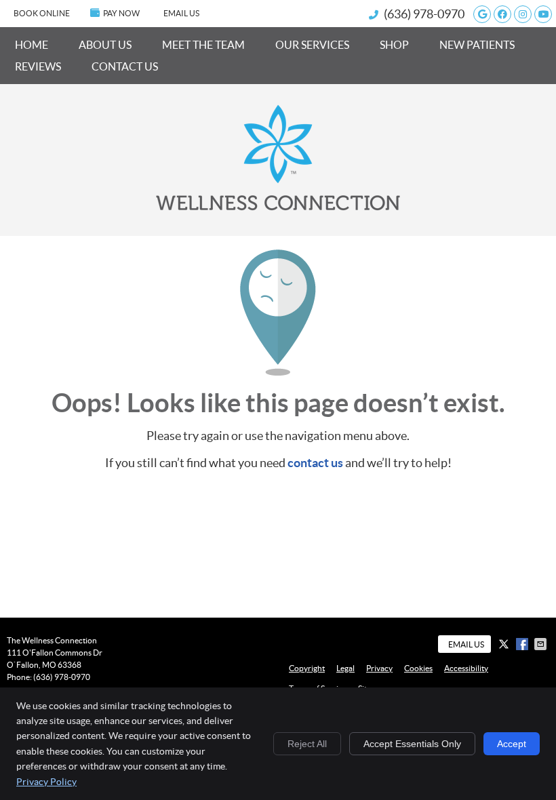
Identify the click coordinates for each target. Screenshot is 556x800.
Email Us (181, 13)
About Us (105, 45)
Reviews (38, 66)
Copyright (307, 668)
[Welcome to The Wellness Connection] (278, 206)
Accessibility (466, 668)
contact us (315, 463)
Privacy (379, 668)
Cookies (418, 668)
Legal (345, 668)
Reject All (307, 743)
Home (31, 45)
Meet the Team (203, 45)
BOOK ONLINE (42, 13)
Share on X (505, 644)
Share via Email (541, 644)
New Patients (477, 45)
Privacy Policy (46, 781)
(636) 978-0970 (424, 14)
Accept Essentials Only (412, 743)
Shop (394, 45)
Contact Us (125, 66)
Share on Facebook (523, 644)
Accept (511, 743)
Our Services (312, 45)
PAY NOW (121, 13)
